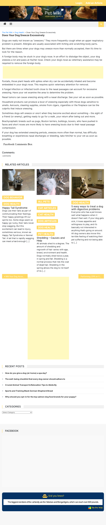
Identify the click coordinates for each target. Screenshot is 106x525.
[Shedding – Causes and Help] (53, 182)
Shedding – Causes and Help (51, 239)
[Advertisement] (53, 72)
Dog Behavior (13, 197)
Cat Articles (47, 208)
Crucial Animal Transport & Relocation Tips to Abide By (31, 385)
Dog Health (11, 203)
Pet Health (45, 234)
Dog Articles (47, 221)
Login (79, 3)
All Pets (44, 201)
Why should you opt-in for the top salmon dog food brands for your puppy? (40, 397)
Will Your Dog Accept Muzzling (16, 276)
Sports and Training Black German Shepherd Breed (29, 391)
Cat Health (45, 214)
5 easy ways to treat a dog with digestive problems (87, 208)
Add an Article (94, 3)
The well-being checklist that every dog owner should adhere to (35, 379)
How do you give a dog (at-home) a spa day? (26, 373)
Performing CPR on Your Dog (92, 276)
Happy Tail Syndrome (14, 207)
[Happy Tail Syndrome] (18, 180)
